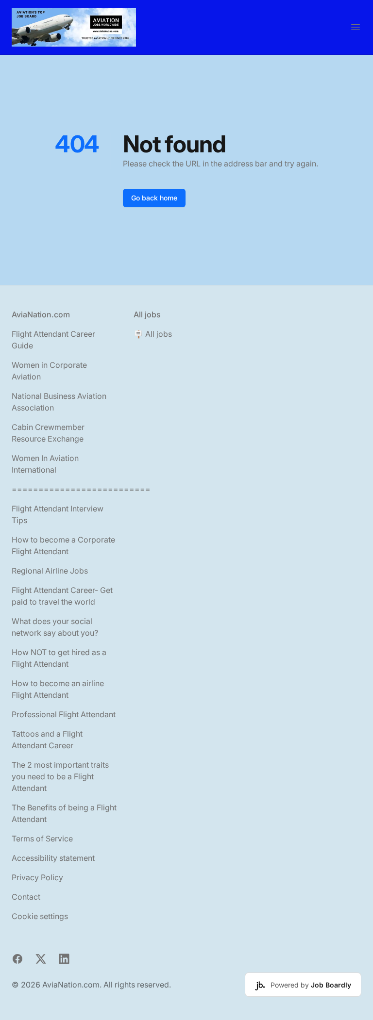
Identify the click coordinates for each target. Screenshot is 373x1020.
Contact (26, 897)
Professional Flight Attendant (64, 714)
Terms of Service (42, 838)
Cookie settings (40, 916)
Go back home (154, 198)
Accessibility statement (53, 858)
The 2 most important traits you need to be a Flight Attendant (60, 776)
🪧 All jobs (153, 334)
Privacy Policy (37, 877)
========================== (81, 489)
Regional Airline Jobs (50, 571)
